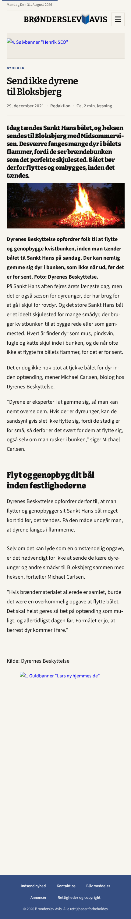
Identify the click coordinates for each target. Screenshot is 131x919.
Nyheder (16, 68)
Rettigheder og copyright (79, 897)
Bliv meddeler (98, 886)
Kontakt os (66, 886)
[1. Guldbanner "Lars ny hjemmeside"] (65, 763)
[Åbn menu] (118, 19)
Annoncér (38, 897)
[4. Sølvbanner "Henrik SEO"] (66, 45)
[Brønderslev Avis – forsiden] (66, 19)
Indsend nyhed (33, 886)
